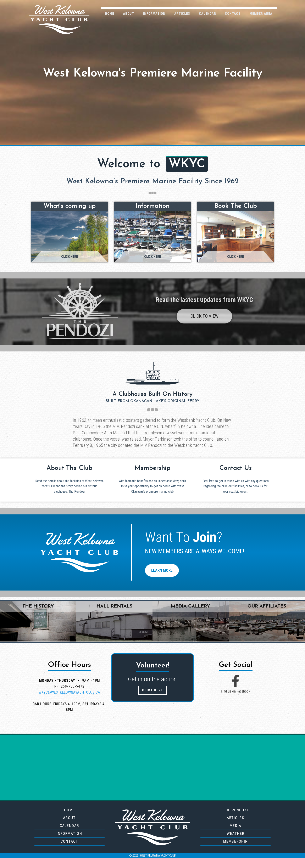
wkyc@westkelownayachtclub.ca (69, 692)
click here (152, 690)
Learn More (162, 570)
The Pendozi (235, 810)
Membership (235, 841)
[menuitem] (110, 13)
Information (154, 14)
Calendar (207, 14)
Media (235, 825)
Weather (235, 833)
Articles (182, 14)
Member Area (261, 14)
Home (109, 14)
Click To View (204, 316)
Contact (233, 14)
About (128, 14)
